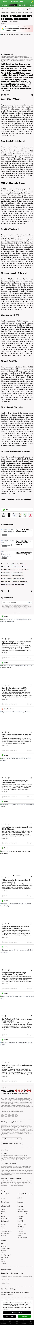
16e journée (15, 563)
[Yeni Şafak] (8, 1090)
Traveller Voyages (22, 1237)
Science (3, 1235)
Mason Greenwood (7, 578)
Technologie (5, 1221)
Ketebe (13, 1292)
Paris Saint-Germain (7, 566)
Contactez (14, 1273)
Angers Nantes (20, 584)
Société (20, 1221)
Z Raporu (7, 1292)
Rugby (2, 1259)
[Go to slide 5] (17, 875)
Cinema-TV (21, 1227)
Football (20, 12)
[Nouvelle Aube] (17, 2)
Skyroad (26, 1292)
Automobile (21, 1209)
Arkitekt (3, 1294)
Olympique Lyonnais (14, 569)
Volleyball (3, 1263)
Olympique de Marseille (21, 566)
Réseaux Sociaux (5, 1233)
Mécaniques (4, 1257)
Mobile (3, 1229)
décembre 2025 (6, 581)
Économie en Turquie (23, 1212)
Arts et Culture (22, 1224)
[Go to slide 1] (13, 875)
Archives (21, 1202)
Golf (2, 1252)
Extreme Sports (5, 1248)
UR (30, 1090)
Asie (2, 1214)
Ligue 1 (8, 563)
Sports (13, 12)
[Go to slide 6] (18, 875)
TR (16, 1090)
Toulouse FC (10, 584)
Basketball (4, 1246)
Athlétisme (4, 1244)
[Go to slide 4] (16, 875)
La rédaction (4, 21)
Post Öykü (10, 1294)
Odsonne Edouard (19, 578)
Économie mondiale (23, 1214)
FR (24, 1090)
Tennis (3, 1261)
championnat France (18, 575)
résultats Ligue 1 (6, 572)
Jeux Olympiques (6, 1255)
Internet (3, 1224)
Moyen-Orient (5, 1218)
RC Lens (23, 563)
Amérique (3, 1212)
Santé (19, 1235)
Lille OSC (4, 569)
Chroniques (5, 1202)
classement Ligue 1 (17, 572)
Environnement (22, 1233)
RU (27, 1090)
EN (19, 1090)
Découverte (21, 1229)
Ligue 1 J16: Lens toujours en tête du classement (29, 12)
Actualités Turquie (24, 1194)
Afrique (3, 1209)
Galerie (20, 1198)
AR (22, 1090)
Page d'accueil (5, 12)
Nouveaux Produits (6, 1231)
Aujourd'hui (5, 1194)
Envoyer (30, 602)
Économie (21, 1206)
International (5, 1206)
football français (6, 575)
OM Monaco (24, 581)
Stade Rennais (25, 569)
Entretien (20, 1231)
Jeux (2, 1227)
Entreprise (20, 1216)
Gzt (2, 1292)
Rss (22, 1273)
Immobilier (20, 1218)
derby (3, 584)
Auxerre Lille (16, 581)
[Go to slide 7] (19, 875)
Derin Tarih (19, 1292)
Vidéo (3, 1198)
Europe (3, 1216)
